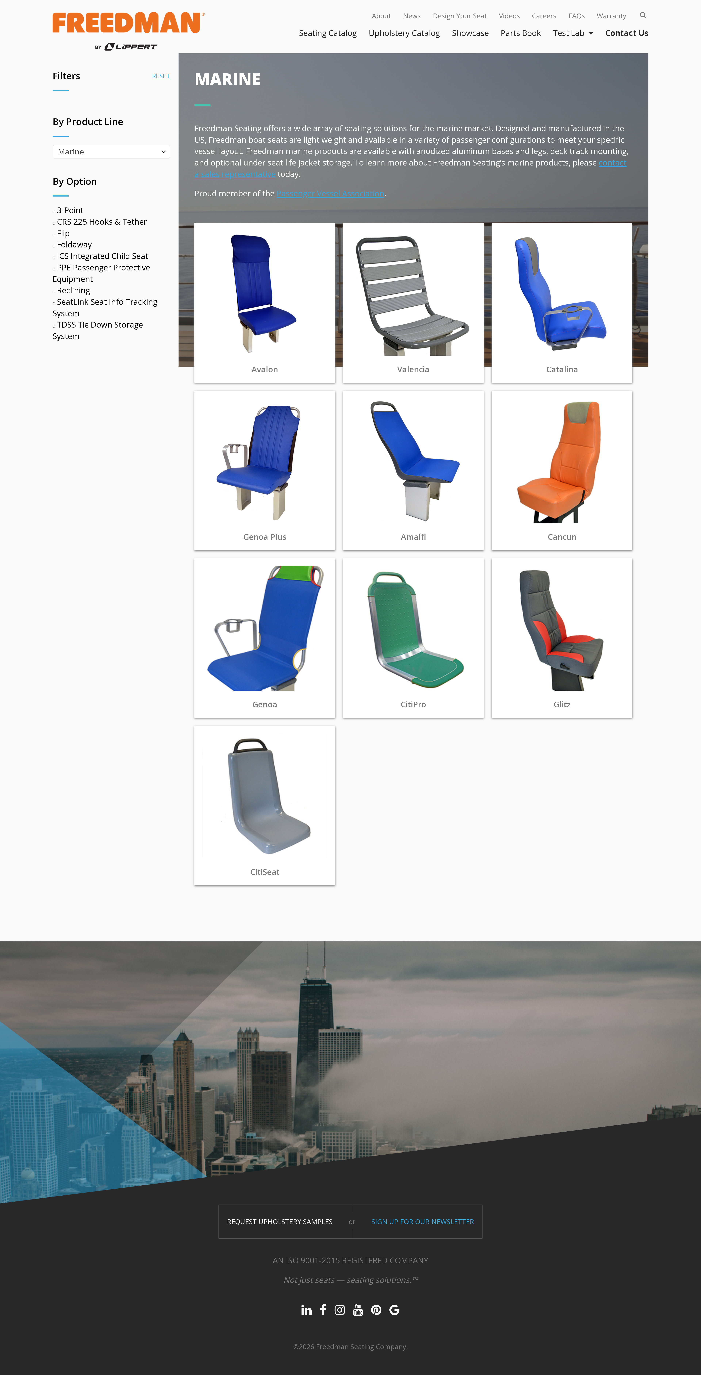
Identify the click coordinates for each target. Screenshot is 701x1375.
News (412, 15)
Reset (161, 75)
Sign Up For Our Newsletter (422, 1221)
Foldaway (73, 244)
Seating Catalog (328, 32)
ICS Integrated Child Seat (101, 255)
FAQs (576, 15)
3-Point (69, 210)
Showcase (470, 32)
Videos (509, 15)
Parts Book (521, 32)
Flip (62, 233)
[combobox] (111, 152)
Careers (544, 15)
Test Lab (569, 32)
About (381, 15)
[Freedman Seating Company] (129, 31)
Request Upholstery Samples (280, 1221)
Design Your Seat (460, 15)
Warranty (611, 15)
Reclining (72, 290)
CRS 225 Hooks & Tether (101, 221)
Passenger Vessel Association (330, 193)
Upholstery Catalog (404, 32)
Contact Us (626, 32)
